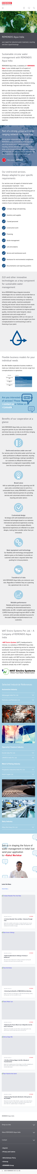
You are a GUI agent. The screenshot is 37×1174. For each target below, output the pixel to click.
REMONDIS (19, 160)
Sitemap (5, 1161)
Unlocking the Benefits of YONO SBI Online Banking (18, 991)
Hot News (31, 916)
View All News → (5, 888)
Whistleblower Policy (9, 1158)
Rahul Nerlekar (14, 855)
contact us (9, 404)
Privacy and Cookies (9, 1152)
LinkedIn (8, 407)
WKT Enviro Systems (9, 642)
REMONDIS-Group (8, 1165)
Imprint (5, 1148)
